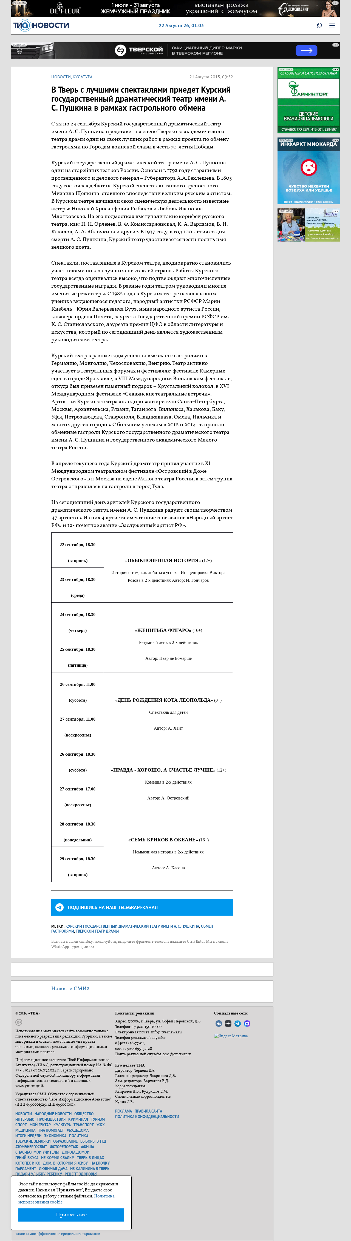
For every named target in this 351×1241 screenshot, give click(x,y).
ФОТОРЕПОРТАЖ (64, 1146)
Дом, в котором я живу (65, 1163)
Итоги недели (28, 1135)
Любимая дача (53, 1168)
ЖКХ (101, 1124)
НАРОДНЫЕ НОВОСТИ (53, 1113)
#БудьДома (78, 1130)
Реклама (123, 1111)
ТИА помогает (51, 1130)
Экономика (55, 1135)
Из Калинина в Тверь (89, 1168)
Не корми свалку (57, 1157)
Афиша (87, 1146)
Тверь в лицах (90, 1157)
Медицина (25, 1130)
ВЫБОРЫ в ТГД (93, 1141)
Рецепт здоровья (81, 1174)
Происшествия (51, 1119)
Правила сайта (148, 1111)
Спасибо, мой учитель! (37, 1152)
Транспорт (83, 1124)
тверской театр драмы (97, 931)
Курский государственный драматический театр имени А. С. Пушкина (132, 926)
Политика (78, 1135)
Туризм (98, 1119)
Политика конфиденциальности (147, 1116)
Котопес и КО (27, 1163)
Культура (82, 76)
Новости (61, 76)
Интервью (25, 1119)
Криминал (78, 1119)
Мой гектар (40, 1124)
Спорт (21, 1124)
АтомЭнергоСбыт (31, 1146)
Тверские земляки (32, 1141)
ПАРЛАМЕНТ (25, 1168)
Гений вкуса (26, 1157)
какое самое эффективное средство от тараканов (57, 1234)
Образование (65, 1141)
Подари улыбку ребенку (38, 1174)
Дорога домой (75, 1152)
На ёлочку (100, 1163)
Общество (84, 1113)
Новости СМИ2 (70, 989)
